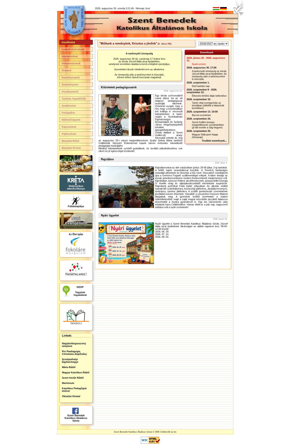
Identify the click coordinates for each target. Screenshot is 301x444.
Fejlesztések (69, 134)
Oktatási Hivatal (71, 396)
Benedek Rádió (70, 141)
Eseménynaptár (71, 77)
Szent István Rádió (73, 377)
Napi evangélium (76, 220)
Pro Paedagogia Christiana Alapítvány (74, 352)
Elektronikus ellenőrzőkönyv (76, 187)
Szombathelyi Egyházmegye (70, 360)
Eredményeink (70, 84)
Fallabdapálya (76, 206)
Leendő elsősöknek (73, 49)
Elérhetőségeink (71, 119)
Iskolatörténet (70, 56)
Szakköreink (69, 105)
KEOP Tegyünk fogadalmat (80, 291)
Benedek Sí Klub (71, 148)
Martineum (68, 383)
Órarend (66, 70)
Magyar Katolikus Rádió (75, 372)
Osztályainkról (70, 91)
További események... (214, 140)
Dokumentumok (71, 63)
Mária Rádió (69, 367)
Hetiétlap (76, 163)
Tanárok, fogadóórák (74, 98)
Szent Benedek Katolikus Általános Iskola (76, 418)
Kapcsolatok (69, 126)
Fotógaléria (68, 112)
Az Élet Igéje (76, 234)
